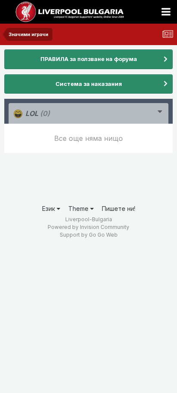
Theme (79, 208)
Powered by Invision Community (88, 227)
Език (49, 208)
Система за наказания (88, 83)
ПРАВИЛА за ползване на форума (88, 58)
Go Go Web (103, 235)
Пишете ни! (118, 208)
